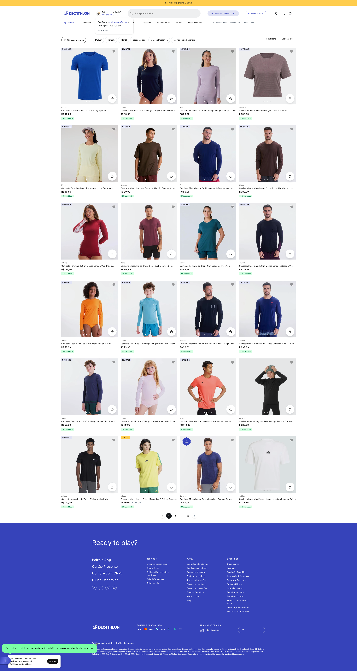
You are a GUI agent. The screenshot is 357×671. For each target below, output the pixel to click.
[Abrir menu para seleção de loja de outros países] (251, 630)
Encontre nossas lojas (157, 564)
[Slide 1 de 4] (267, 76)
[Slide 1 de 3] (89, 464)
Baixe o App (101, 560)
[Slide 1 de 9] (89, 153)
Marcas (178, 22)
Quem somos (233, 564)
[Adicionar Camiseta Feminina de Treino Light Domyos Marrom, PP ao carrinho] (290, 98)
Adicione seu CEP (109, 15)
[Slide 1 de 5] (89, 76)
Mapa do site (193, 596)
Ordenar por (287, 39)
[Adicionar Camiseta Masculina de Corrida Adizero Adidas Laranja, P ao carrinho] (230, 409)
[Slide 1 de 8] (149, 76)
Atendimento (235, 23)
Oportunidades (195, 22)
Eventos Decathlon (195, 592)
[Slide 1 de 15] (267, 386)
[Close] (97, 644)
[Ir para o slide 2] (89, 101)
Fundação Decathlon (236, 572)
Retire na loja (153, 583)
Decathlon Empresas (236, 580)
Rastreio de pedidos (196, 576)
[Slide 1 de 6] (208, 153)
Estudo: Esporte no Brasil (238, 611)
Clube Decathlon (220, 23)
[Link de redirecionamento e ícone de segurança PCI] (208, 630)
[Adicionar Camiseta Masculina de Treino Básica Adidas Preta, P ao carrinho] (112, 487)
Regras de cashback (196, 584)
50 (188, 516)
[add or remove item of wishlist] (114, 51)
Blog (189, 600)
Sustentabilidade (234, 584)
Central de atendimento (198, 564)
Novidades (86, 22)
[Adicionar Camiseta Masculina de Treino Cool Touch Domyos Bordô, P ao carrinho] (171, 253)
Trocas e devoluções (196, 580)
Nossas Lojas (248, 23)
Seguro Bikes (153, 568)
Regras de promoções (197, 588)
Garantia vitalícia (235, 588)
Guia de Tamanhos (155, 579)
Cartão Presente (105, 567)
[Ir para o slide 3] (93, 101)
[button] (49, 648)
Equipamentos (163, 22)
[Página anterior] (162, 516)
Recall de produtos (235, 592)
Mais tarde (103, 30)
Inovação (231, 568)
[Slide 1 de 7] (208, 309)
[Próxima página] (194, 516)
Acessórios (147, 22)
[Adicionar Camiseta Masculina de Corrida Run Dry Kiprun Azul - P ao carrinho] (112, 98)
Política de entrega (125, 643)
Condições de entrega (197, 568)
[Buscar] (131, 13)
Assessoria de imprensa (238, 576)
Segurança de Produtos (238, 607)
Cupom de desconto (196, 572)
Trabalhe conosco (235, 596)
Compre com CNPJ (107, 573)
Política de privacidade (102, 643)
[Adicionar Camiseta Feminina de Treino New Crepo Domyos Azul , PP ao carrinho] (230, 253)
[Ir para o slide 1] (86, 101)
